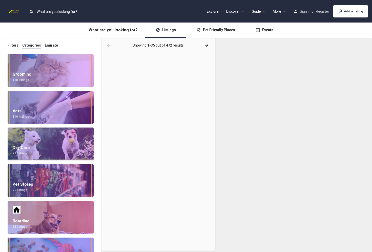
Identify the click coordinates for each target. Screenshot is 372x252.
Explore (213, 11)
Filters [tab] (13, 45)
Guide (256, 11)
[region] (293, 145)
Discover (233, 11)
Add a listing (353, 11)
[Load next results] (207, 45)
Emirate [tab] (51, 45)
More (277, 11)
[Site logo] (14, 11)
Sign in (305, 11)
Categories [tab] (31, 45)
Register (322, 11)
